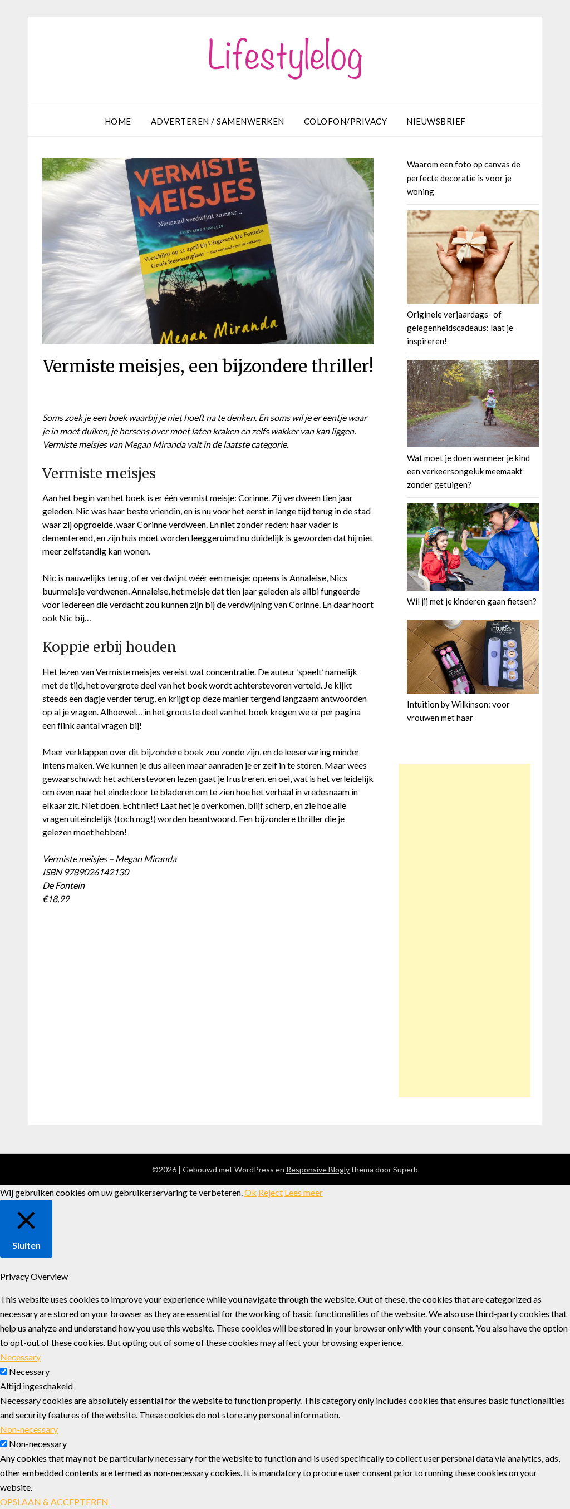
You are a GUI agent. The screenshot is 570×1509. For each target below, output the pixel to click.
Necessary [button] (20, 1357)
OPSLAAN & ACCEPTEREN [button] (54, 1501)
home (118, 121)
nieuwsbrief (436, 121)
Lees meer (303, 1192)
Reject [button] (270, 1192)
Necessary (29, 1371)
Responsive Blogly (318, 1169)
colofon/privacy (345, 121)
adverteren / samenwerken (217, 121)
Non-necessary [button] (29, 1429)
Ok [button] (250, 1192)
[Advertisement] (464, 930)
